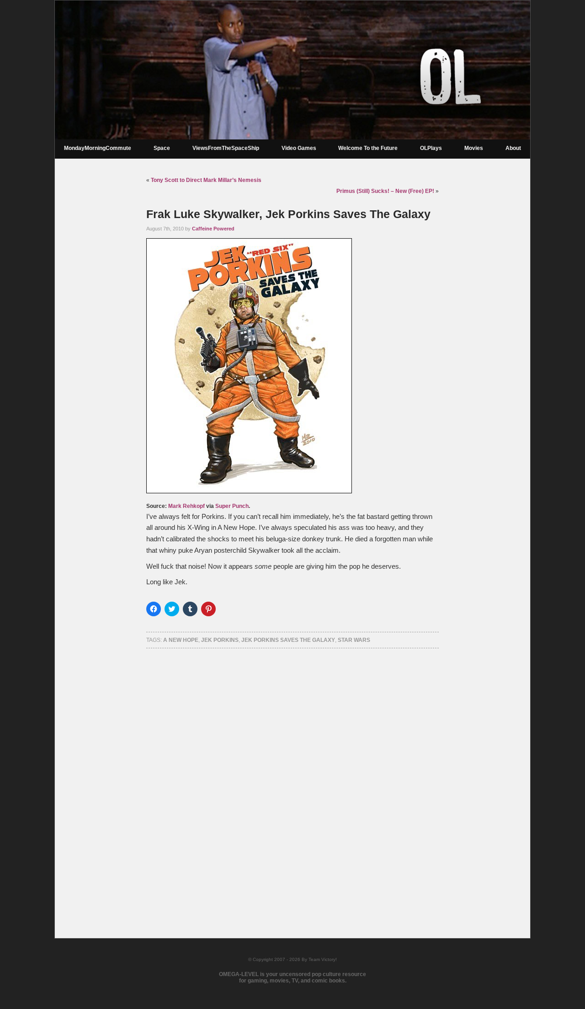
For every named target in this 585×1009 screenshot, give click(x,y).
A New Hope (180, 640)
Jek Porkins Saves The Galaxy (288, 640)
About (513, 148)
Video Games (299, 148)
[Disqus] (292, 781)
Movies (473, 148)
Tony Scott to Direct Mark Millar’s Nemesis (206, 180)
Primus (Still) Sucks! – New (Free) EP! (385, 191)
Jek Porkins (220, 640)
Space (162, 148)
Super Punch (232, 506)
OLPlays (431, 148)
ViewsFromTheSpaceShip (225, 148)
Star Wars (354, 640)
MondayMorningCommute (97, 148)
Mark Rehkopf (186, 506)
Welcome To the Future (368, 148)
